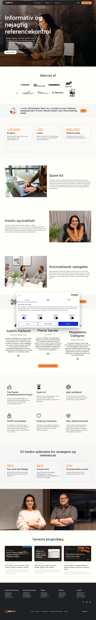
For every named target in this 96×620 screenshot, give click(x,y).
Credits (66, 611)
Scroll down (48, 58)
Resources (57, 2)
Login (78, 2)
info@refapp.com (81, 593)
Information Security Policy (56, 611)
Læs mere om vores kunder (48, 366)
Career (37, 611)
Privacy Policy (44, 611)
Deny (27, 323)
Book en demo (10, 52)
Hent (83, 110)
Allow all (68, 323)
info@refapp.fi (44, 593)
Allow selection (48, 323)
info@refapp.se (8, 593)
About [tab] (69, 299)
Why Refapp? (37, 2)
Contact (32, 611)
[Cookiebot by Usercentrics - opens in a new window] (72, 295)
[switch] (40, 318)
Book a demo (86, 2)
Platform (47, 2)
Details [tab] (48, 299)
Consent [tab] (27, 300)
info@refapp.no (62, 593)
